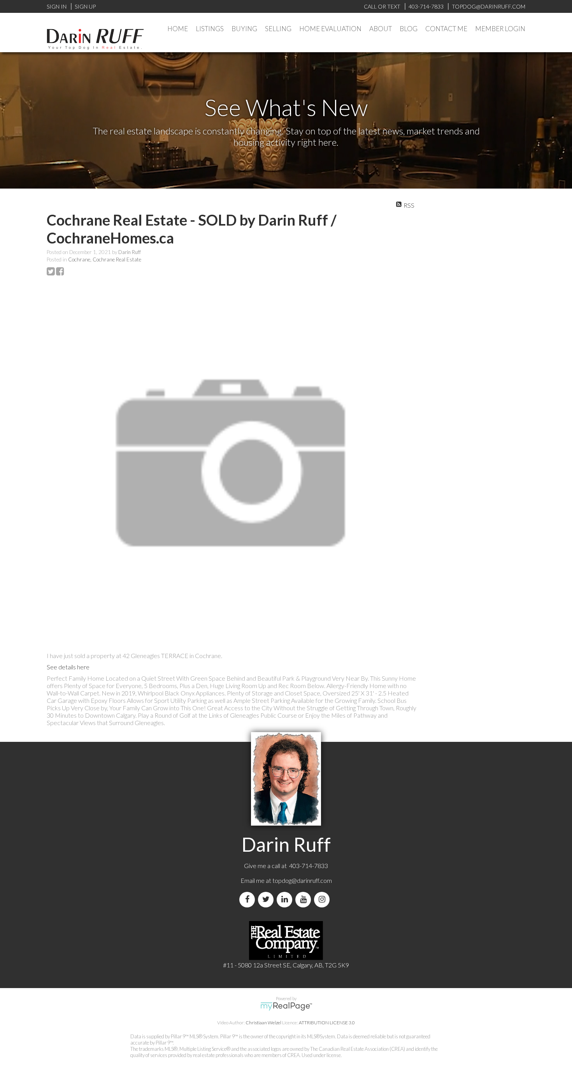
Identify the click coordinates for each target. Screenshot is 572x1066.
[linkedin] (286, 899)
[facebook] (248, 899)
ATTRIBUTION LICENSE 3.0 (327, 1022)
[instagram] (323, 899)
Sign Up (85, 6)
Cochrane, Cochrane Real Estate (104, 259)
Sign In (57, 6)
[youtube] (304, 899)
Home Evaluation (330, 29)
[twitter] (267, 899)
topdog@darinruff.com (302, 880)
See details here (68, 667)
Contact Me (446, 29)
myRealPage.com (286, 1006)
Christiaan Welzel (263, 1022)
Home (177, 29)
